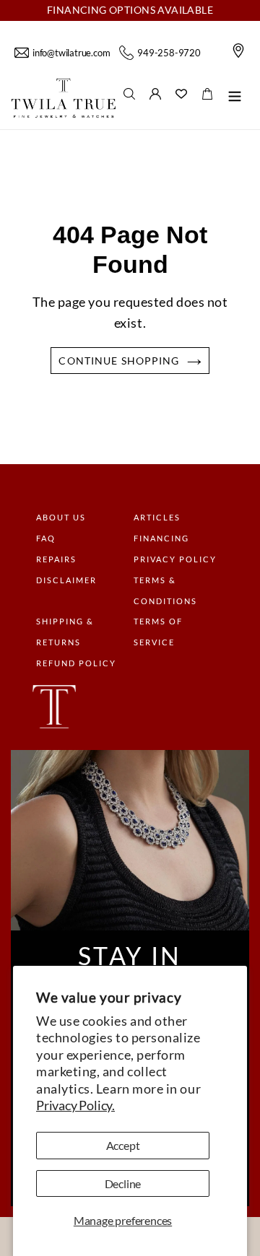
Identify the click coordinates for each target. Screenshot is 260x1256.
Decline (123, 1183)
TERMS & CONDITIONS (165, 590)
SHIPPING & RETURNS (65, 631)
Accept (123, 1145)
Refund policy (76, 663)
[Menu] (234, 98)
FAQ (46, 538)
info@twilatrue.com (71, 52)
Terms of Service (158, 631)
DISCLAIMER (66, 580)
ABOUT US (61, 517)
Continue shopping (118, 360)
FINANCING (161, 538)
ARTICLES (157, 517)
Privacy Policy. (75, 1105)
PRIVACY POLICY (175, 559)
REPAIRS (56, 559)
